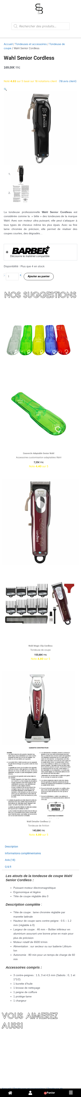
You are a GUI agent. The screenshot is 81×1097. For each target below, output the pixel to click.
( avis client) (67, 81)
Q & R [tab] (8, 866)
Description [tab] (11, 846)
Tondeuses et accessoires (31, 44)
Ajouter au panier (39, 276)
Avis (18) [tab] (10, 859)
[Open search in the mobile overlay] (40, 26)
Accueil (8, 44)
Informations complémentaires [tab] (23, 853)
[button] (5, 89)
